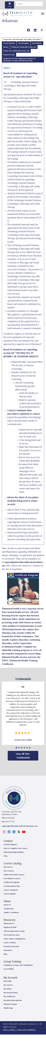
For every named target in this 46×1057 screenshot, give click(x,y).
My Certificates (9, 996)
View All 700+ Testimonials (23, 755)
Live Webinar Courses (12, 878)
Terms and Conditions (26, 1030)
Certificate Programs (12, 882)
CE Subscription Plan (12, 886)
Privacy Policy (9, 1030)
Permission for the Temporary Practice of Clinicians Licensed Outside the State (19, 59)
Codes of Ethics (10, 942)
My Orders (8, 989)
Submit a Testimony (11, 912)
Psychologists (23, 43)
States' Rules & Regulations (14, 939)
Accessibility (9, 969)
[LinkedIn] (35, 30)
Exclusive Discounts (11, 946)
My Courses (8, 985)
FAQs (6, 856)
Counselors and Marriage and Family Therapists (22, 39)
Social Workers (9, 43)
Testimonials (9, 908)
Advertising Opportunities (14, 852)
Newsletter (8, 950)
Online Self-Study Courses (14, 874)
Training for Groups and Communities (18, 965)
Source (6, 67)
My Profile (8, 981)
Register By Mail (10, 927)
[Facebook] (28, 30)
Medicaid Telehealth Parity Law (24, 47)
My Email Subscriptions (13, 1000)
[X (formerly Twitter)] (41, 29)
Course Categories (11, 890)
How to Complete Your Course (15, 848)
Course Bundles (10, 894)
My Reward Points (11, 993)
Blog (5, 954)
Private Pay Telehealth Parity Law (16, 51)
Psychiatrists (37, 43)
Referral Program (10, 1004)
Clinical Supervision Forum (14, 931)
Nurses (6, 47)
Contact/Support (10, 844)
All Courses (8, 867)
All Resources (9, 923)
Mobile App (8, 1008)
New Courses (9, 871)
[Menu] (42, 13)
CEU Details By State (12, 935)
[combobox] (29, 3)
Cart (9, 6)
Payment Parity (9, 55)
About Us (7, 905)
